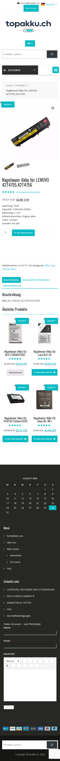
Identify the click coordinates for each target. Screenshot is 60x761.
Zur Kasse (15, 562)
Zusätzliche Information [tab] (36, 279)
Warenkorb (15, 555)
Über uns (11, 542)
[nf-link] (13, 665)
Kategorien (14, 70)
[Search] (52, 54)
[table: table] (25, 665)
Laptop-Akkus (9, 268)
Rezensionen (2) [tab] (12, 285)
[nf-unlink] (18, 665)
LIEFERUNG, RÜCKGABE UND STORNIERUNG (31, 589)
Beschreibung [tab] (11, 279)
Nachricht (10, 653)
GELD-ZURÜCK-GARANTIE (20, 596)
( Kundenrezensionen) (28, 192)
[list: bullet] (51, 661)
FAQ (9, 568)
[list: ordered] (46, 661)
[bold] (25, 661)
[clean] (40, 661)
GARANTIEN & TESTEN (19, 602)
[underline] (35, 661)
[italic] (30, 661)
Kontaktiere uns (15, 535)
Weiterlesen (15, 372)
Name (7, 627)
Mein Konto (31, 8)
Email (8, 640)
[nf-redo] (36, 665)
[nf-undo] (31, 665)
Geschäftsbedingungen (19, 615)
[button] (55, 70)
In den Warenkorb (23, 232)
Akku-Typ (50, 265)
